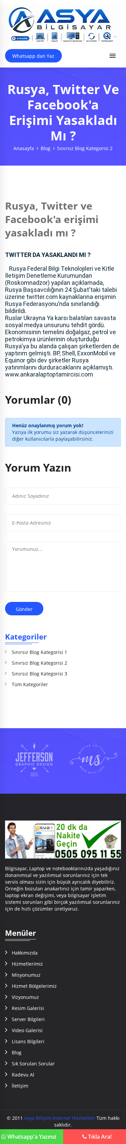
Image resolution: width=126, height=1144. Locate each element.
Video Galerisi (27, 1030)
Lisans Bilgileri (28, 1041)
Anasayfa (23, 148)
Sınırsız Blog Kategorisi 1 (39, 652)
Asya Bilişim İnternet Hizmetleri (59, 1118)
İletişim (20, 1086)
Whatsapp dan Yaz (33, 56)
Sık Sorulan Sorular (33, 1063)
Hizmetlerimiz (27, 964)
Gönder (24, 609)
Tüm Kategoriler (30, 684)
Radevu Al (23, 1074)
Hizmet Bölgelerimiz (34, 986)
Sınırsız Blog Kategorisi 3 (39, 673)
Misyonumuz (26, 975)
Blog (45, 148)
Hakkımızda (25, 953)
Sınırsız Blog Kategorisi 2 (85, 148)
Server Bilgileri (28, 1019)
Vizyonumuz (25, 997)
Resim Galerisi (28, 1008)
